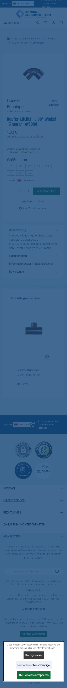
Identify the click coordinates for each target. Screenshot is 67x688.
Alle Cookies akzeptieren (34, 675)
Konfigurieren (33, 655)
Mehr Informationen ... (47, 648)
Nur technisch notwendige (33, 665)
